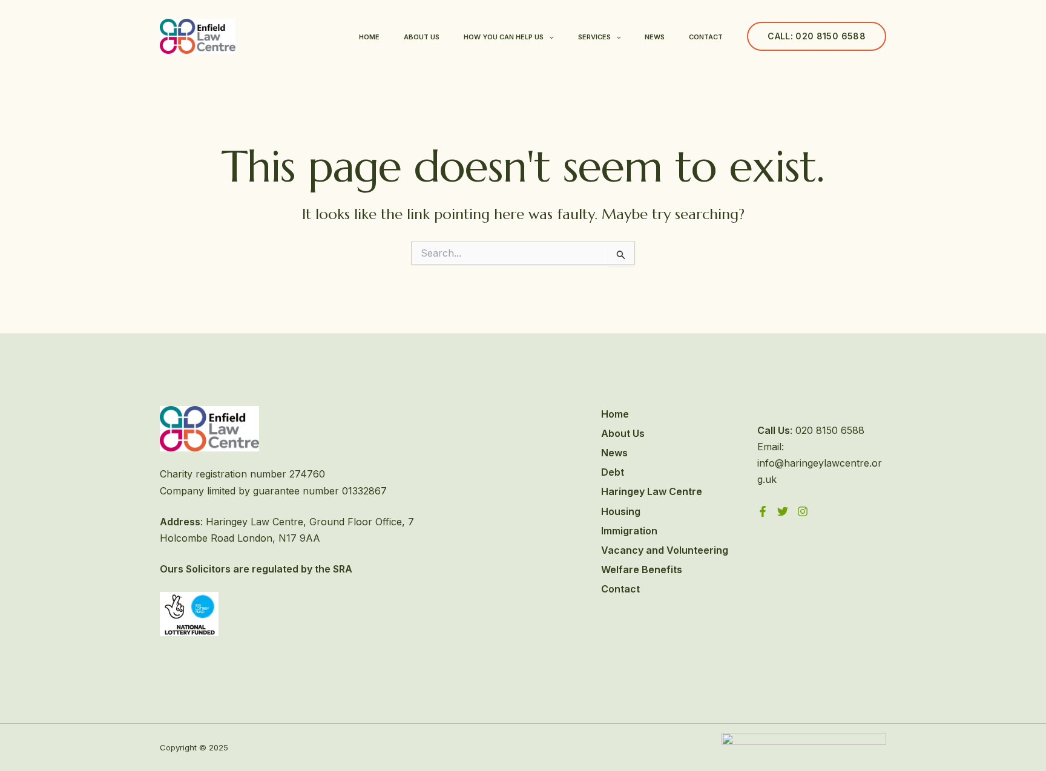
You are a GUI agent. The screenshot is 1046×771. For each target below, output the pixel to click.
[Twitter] (782, 511)
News (655, 37)
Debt (612, 472)
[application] (549, 37)
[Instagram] (802, 511)
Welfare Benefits (641, 569)
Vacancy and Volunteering (664, 550)
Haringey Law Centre (651, 491)
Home (369, 37)
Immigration (629, 531)
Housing (620, 511)
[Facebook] (762, 511)
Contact (706, 37)
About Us (421, 37)
